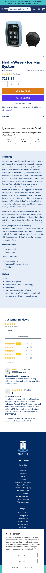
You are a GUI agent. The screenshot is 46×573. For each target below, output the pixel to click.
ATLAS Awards (23, 493)
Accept (21, 555)
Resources (23, 473)
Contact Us (23, 465)
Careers (23, 471)
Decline (21, 561)
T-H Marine (8, 70)
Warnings (5, 116)
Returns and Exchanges (23, 482)
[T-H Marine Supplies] (4, 9)
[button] (7, 74)
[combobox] (19, 9)
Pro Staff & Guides (23, 491)
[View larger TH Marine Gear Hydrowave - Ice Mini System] (23, 36)
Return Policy (23, 513)
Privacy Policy (23, 521)
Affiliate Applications (23, 496)
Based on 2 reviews (12, 326)
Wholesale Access (23, 502)
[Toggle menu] (34, 9)
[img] (17, 369)
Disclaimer (23, 527)
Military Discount (23, 499)
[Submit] (28, 9)
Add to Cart (23, 91)
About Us (23, 468)
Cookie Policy (34, 549)
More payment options (23, 104)
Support (23, 479)
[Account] (38, 9)
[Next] (43, 56)
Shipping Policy (23, 516)
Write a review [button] (23, 336)
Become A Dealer (23, 485)
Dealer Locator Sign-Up (23, 488)
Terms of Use (23, 518)
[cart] (43, 9)
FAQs (23, 476)
